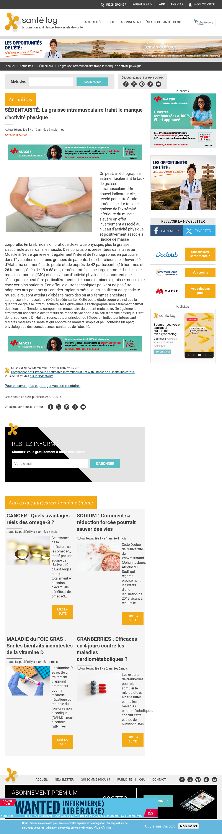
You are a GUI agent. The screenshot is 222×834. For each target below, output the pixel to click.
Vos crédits (200, 272)
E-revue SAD (142, 4)
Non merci (188, 826)
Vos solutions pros (200, 291)
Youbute (158, 83)
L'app (161, 4)
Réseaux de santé (157, 22)
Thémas (177, 4)
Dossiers (111, 22)
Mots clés (18, 81)
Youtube (83, 406)
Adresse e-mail (24, 456)
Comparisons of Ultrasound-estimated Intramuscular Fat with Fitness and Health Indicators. (73, 372)
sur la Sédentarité (41, 376)
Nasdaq (198, 19)
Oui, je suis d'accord (160, 826)
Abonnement (131, 22)
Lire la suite (62, 611)
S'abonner (105, 464)
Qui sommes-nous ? (95, 779)
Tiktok (150, 83)
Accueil (10, 66)
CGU (142, 779)
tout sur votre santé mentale (200, 254)
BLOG (177, 22)
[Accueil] (13, 22)
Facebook (126, 83)
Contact (159, 779)
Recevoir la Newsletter (183, 221)
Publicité (124, 779)
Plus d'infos (103, 827)
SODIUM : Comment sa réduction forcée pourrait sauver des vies (106, 522)
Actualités (93, 22)
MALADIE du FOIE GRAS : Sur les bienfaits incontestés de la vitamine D (40, 645)
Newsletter (64, 779)
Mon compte (204, 4)
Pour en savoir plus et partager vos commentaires (42, 386)
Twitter (134, 83)
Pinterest (142, 83)
